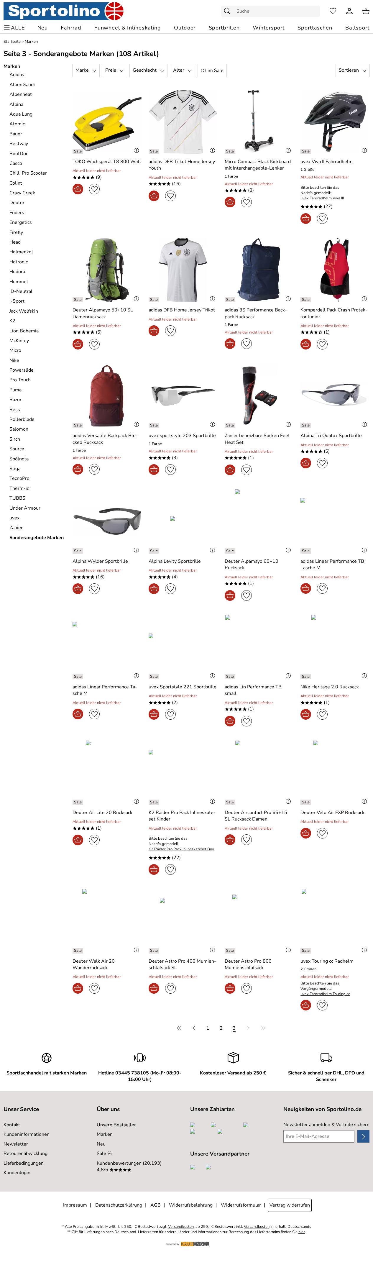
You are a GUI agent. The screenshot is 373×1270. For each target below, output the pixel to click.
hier (301, 1232)
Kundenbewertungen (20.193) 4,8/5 (129, 1166)
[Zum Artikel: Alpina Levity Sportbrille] (183, 521)
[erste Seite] (180, 1028)
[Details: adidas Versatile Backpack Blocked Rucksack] (79, 425)
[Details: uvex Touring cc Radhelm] (306, 951)
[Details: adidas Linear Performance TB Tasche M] (306, 551)
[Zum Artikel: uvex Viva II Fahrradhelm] (334, 122)
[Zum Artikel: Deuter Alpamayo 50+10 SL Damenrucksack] (107, 270)
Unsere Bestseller (116, 1125)
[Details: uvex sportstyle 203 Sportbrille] (155, 425)
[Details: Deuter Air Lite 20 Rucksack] (79, 802)
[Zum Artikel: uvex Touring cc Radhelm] (334, 921)
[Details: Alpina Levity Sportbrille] (155, 551)
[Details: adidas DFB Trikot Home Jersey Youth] (155, 151)
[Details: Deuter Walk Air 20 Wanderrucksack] (79, 951)
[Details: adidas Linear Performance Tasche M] (79, 676)
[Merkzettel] (332, 11)
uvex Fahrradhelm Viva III (322, 198)
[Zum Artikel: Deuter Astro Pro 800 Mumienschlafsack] (259, 921)
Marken (31, 41)
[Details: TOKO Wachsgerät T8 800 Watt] (79, 151)
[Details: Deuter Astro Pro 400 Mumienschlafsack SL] (155, 951)
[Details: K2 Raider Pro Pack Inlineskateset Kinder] (155, 802)
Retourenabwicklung (25, 1153)
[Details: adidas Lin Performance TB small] (231, 676)
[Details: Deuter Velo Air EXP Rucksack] (306, 802)
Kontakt (12, 1125)
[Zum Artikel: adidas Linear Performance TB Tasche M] (334, 521)
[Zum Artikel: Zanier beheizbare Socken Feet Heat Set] (259, 396)
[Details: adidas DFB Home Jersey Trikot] (155, 299)
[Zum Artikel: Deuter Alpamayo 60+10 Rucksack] (259, 521)
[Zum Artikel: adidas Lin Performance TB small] (259, 647)
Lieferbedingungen (24, 1163)
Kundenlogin (17, 1172)
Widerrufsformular (241, 1205)
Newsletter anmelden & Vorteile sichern (326, 1124)
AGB (155, 1205)
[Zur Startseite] (64, 11)
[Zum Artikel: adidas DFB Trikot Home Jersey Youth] (183, 122)
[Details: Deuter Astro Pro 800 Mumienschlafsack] (231, 951)
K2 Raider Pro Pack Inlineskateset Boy (181, 849)
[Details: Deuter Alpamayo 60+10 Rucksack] (231, 551)
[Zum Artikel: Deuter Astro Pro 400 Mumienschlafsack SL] (183, 921)
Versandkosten (181, 1226)
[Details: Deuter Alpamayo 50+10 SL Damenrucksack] (79, 299)
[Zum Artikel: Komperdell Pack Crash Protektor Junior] (334, 270)
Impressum (75, 1205)
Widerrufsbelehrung (191, 1205)
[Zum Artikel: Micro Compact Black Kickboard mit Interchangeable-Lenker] (259, 122)
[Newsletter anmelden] (363, 1136)
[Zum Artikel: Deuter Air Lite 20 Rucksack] (107, 773)
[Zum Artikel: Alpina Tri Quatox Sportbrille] (334, 396)
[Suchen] (229, 11)
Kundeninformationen (27, 1134)
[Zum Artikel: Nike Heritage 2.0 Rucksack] (334, 647)
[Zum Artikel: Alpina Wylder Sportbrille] (107, 521)
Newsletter (16, 1144)
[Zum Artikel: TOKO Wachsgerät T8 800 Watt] (107, 122)
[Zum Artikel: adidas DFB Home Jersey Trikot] (183, 270)
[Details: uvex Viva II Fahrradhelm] (306, 151)
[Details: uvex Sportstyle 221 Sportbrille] (155, 676)
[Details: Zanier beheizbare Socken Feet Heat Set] (231, 425)
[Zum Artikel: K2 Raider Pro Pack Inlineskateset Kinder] (183, 773)
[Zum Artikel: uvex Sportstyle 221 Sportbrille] (183, 647)
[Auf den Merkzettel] (94, 189)
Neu (101, 1144)
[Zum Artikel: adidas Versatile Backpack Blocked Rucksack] (107, 396)
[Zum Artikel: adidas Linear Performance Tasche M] (107, 647)
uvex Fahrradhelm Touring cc (325, 994)
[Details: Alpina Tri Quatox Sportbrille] (306, 425)
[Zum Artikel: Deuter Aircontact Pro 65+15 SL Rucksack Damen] (259, 773)
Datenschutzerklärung (118, 1205)
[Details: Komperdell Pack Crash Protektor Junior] (306, 299)
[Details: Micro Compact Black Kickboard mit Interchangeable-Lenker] (231, 151)
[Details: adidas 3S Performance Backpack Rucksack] (231, 299)
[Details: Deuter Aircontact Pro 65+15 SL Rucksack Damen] (231, 802)
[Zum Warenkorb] (365, 11)
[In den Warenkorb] (78, 189)
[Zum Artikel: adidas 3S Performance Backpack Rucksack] (259, 270)
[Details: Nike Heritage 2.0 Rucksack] (306, 676)
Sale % (104, 1153)
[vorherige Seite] (194, 1028)
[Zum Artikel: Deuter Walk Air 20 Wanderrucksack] (107, 921)
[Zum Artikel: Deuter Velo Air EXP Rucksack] (334, 773)
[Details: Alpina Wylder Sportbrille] (79, 551)
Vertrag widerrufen (290, 1205)
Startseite (12, 41)
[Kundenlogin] (349, 11)
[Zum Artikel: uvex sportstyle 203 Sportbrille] (183, 396)
